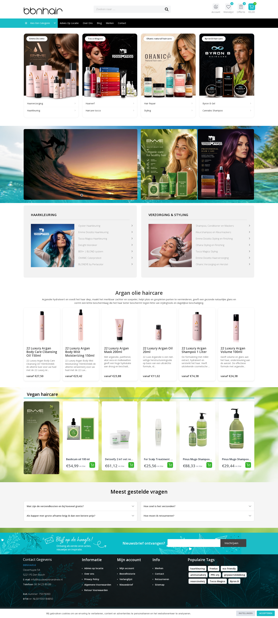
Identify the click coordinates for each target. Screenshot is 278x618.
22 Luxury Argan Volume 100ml (233, 350)
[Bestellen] (92, 465)
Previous (148, 164)
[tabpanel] (80, 164)
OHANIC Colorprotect (89, 257)
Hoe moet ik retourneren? (159, 515)
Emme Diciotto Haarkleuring (93, 232)
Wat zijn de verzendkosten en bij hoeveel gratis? (55, 506)
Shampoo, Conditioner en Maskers (215, 225)
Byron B (234, 581)
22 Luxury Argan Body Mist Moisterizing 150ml (79, 352)
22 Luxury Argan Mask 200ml (116, 350)
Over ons (88, 23)
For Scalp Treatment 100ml (158, 459)
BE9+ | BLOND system (90, 251)
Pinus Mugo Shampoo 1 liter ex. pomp (197, 459)
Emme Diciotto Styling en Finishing (214, 238)
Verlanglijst (126, 579)
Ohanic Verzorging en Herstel (212, 264)
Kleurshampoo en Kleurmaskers (213, 232)
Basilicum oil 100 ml (78, 459)
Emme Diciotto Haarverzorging (212, 257)
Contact (159, 573)
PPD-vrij (215, 574)
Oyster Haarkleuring (89, 225)
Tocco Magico (217, 581)
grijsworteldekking (234, 574)
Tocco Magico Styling (207, 251)
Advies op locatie (69, 23)
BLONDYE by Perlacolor (90, 264)
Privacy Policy (91, 579)
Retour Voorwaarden (96, 590)
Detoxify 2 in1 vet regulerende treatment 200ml (119, 459)
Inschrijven (231, 543)
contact (122, 23)
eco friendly (229, 568)
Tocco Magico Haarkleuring (92, 238)
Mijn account (127, 568)
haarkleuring (197, 568)
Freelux (214, 568)
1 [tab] (81, 195)
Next (247, 164)
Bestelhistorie (127, 573)
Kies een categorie (41, 23)
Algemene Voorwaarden (97, 584)
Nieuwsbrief (126, 584)
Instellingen (246, 613)
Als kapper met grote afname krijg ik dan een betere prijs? (61, 515)
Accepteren (265, 613)
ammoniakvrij (198, 574)
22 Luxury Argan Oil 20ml (158, 350)
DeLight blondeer (87, 245)
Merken (110, 23)
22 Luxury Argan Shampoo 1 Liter (194, 350)
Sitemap (159, 584)
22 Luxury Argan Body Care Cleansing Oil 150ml (41, 352)
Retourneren (162, 579)
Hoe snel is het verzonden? (159, 506)
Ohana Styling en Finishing (210, 245)
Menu (182, 9)
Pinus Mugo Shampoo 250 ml (236, 459)
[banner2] (170, 245)
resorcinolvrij (197, 581)
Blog (99, 23)
